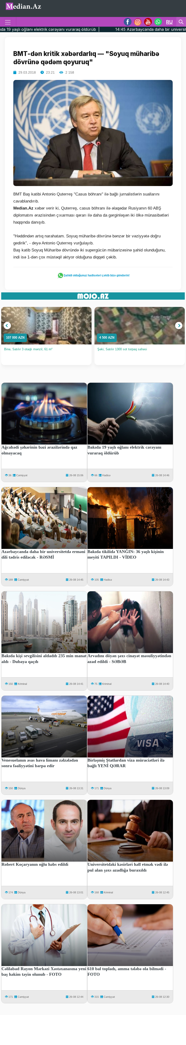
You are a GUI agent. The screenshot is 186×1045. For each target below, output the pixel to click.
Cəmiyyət (21, 475)
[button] (7, 325)
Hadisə (106, 475)
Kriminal (22, 683)
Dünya (21, 788)
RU (169, 22)
